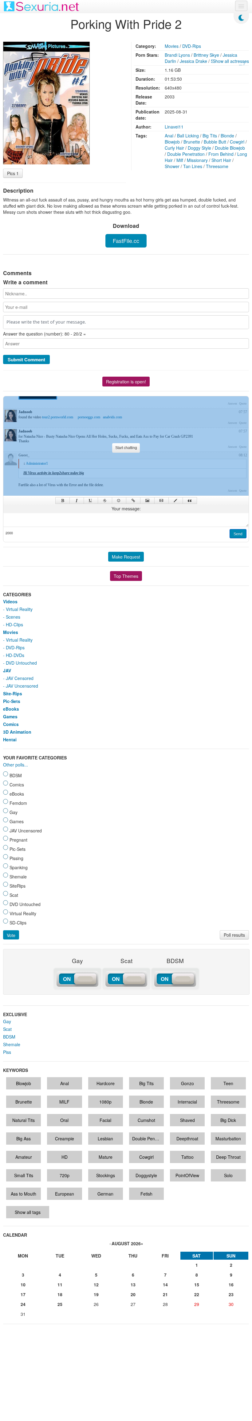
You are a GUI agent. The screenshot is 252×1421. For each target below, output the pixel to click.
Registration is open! (126, 381)
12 (96, 1284)
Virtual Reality (19, 609)
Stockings (105, 1175)
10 (23, 1284)
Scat (7, 1029)
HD (64, 1157)
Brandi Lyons (177, 55)
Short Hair (221, 160)
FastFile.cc (126, 240)
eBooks (11, 709)
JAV (7, 670)
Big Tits (210, 135)
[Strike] (105, 500)
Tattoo (187, 1157)
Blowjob (172, 142)
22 (196, 1294)
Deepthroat (187, 1138)
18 (59, 1294)
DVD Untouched (21, 663)
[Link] (133, 500)
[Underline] (91, 500)
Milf (179, 160)
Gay (7, 1021)
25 (59, 1304)
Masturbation (228, 1138)
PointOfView (187, 1175)
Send (238, 534)
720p (64, 1175)
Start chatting (126, 448)
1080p (105, 1102)
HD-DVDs (15, 655)
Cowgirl (237, 142)
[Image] (147, 500)
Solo (228, 1175)
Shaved (187, 1120)
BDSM (9, 1037)
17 (23, 1294)
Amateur (23, 1157)
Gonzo (187, 1083)
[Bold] (62, 500)
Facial (105, 1120)
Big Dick (228, 1120)
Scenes (13, 617)
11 (59, 1284)
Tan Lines (192, 166)
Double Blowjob (230, 148)
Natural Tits (23, 1120)
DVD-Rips (191, 46)
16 (231, 1284)
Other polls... (15, 765)
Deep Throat (228, 1157)
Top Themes (126, 576)
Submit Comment (26, 359)
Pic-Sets (11, 701)
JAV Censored (19, 678)
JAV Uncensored (22, 686)
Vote (11, 935)
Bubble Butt (215, 142)
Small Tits (23, 1175)
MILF (64, 1102)
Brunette (191, 142)
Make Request (126, 557)
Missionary (197, 160)
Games (10, 716)
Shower (172, 166)
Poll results (234, 935)
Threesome (217, 166)
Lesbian (105, 1138)
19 (96, 1294)
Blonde (227, 135)
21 (165, 1294)
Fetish (146, 1194)
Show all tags (28, 1212)
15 (196, 1284)
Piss (7, 1052)
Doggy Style (199, 148)
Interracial (187, 1102)
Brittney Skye (206, 55)
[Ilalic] (76, 500)
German (105, 1194)
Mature (105, 1157)
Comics (11, 724)
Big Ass (23, 1138)
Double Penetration (186, 154)
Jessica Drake (193, 61)
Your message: (126, 508)
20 (133, 1294)
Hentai (10, 739)
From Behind (221, 154)
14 (165, 1284)
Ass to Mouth (23, 1194)
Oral (64, 1120)
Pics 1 (13, 173)
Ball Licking (188, 135)
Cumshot (146, 1120)
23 (231, 1294)
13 (133, 1284)
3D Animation (17, 732)
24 (23, 1304)
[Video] (161, 500)
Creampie (64, 1138)
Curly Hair (174, 148)
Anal (169, 135)
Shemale (11, 1044)
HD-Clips (14, 624)
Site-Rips (12, 693)
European (64, 1194)
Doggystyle (146, 1175)
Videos (10, 601)
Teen (228, 1083)
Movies (172, 46)
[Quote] (190, 500)
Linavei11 (174, 127)
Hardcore (105, 1083)
